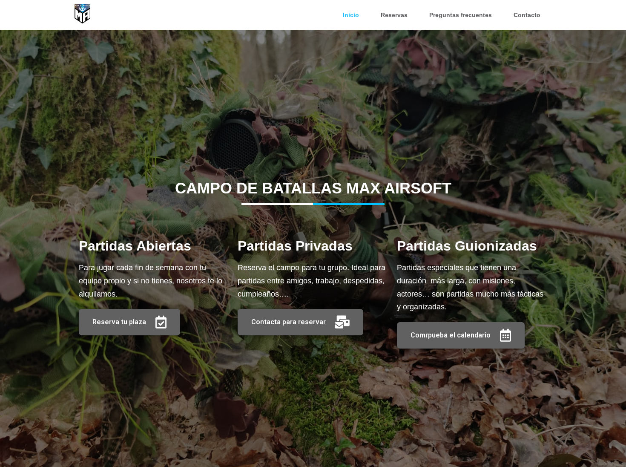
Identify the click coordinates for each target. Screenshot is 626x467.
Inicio (351, 15)
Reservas (394, 15)
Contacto (527, 15)
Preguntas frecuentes (460, 15)
